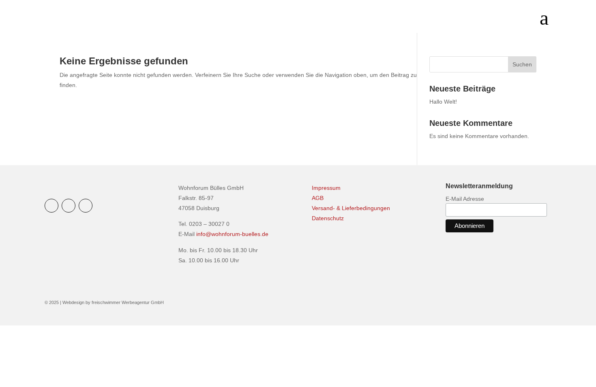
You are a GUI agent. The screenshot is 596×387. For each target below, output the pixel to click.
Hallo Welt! (443, 101)
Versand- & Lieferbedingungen (351, 208)
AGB (318, 198)
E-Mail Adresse (465, 199)
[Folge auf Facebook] (68, 206)
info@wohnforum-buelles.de (232, 234)
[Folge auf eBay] (85, 206)
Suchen (522, 64)
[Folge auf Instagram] (51, 206)
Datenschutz (328, 218)
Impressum (326, 188)
